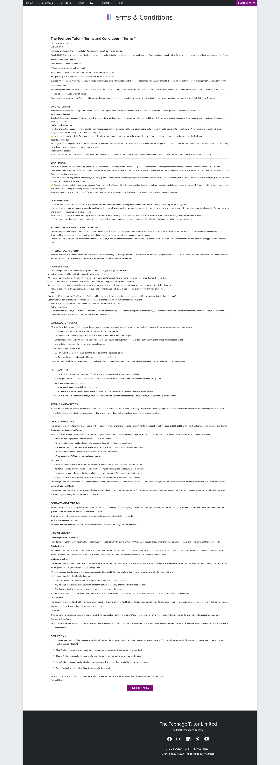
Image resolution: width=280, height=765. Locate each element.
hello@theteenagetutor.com (188, 730)
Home (29, 3)
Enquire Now (246, 3)
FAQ (92, 3)
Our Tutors (65, 3)
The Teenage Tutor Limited (200, 753)
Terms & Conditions (177, 748)
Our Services (46, 3)
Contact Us (106, 3)
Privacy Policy (201, 748)
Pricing (80, 3)
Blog (120, 3)
